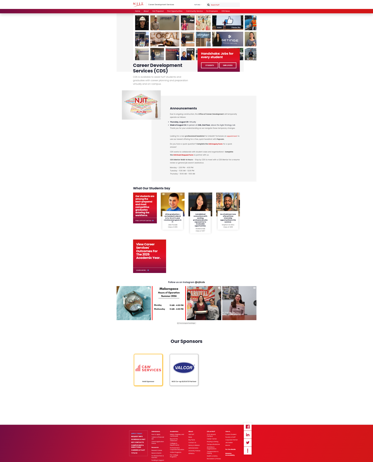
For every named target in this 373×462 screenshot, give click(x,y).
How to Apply (156, 434)
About (146, 11)
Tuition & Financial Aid (158, 438)
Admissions (156, 431)
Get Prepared (158, 11)
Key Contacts (137, 442)
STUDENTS (209, 65)
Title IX (134, 453)
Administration (193, 448)
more (248, 451)
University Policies (194, 451)
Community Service (194, 11)
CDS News (225, 11)
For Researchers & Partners (158, 456)
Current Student (230, 434)
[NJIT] (138, 5)
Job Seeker (229, 442)
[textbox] (223, 5)
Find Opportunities (174, 11)
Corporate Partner (231, 440)
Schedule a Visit (138, 439)
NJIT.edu (197, 5)
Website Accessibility (230, 454)
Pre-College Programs (174, 456)
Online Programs (175, 452)
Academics (174, 431)
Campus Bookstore (213, 444)
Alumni (227, 445)
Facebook (248, 427)
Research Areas (157, 450)
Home (137, 11)
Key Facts (191, 440)
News (190, 437)
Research (155, 447)
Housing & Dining (212, 441)
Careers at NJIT (138, 450)
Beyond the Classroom (174, 439)
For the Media (230, 449)
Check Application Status (158, 442)
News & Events (156, 453)
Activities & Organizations (211, 448)
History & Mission (194, 445)
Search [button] (208, 5)
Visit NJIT (191, 434)
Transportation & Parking (212, 452)
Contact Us (192, 442)
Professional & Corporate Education (177, 448)
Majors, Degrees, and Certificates (177, 435)
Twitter (248, 443)
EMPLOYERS (227, 65)
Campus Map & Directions (137, 446)
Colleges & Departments (174, 444)
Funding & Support (158, 460)
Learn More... (141, 270)
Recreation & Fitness (214, 459)
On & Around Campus (211, 435)
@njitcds (200, 282)
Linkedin (248, 435)
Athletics (191, 453)
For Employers (212, 11)
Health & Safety (212, 456)
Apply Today (136, 434)
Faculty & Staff (230, 437)
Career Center (212, 439)
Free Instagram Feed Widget (187, 323)
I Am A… (228, 431)
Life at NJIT (211, 431)
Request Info (137, 436)
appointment (232, 136)
